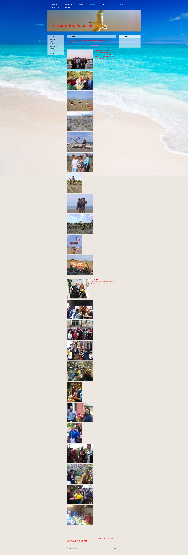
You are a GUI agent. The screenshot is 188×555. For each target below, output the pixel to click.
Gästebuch (95, 45)
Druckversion (71, 548)
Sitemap (76, 548)
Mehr (92, 286)
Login (115, 548)
